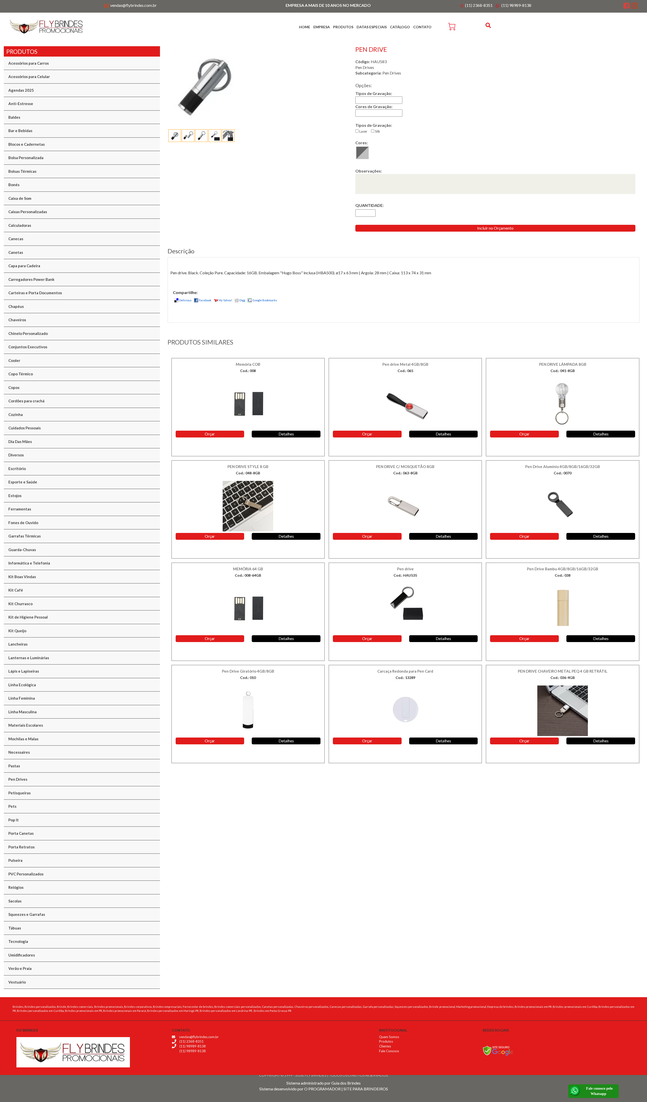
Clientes (385, 1046)
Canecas (15, 238)
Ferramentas (19, 509)
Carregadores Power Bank (31, 279)
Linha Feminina (21, 698)
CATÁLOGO (400, 27)
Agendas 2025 (21, 90)
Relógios (16, 887)
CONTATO (422, 27)
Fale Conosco (389, 1051)
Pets (12, 806)
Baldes (14, 117)
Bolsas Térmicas (22, 171)
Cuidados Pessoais (24, 428)
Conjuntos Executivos (27, 347)
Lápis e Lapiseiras (23, 671)
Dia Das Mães (20, 441)
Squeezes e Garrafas (26, 914)
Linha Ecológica (22, 684)
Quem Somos (389, 1037)
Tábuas (14, 928)
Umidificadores (21, 955)
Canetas (15, 252)
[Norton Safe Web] (498, 1050)
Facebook (205, 300)
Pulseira (15, 860)
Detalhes (286, 433)
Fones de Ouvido (23, 522)
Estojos (14, 495)
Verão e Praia (20, 968)
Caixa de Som (19, 198)
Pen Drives (17, 779)
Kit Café (15, 590)
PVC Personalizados (25, 874)
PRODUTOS (343, 27)
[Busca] (489, 25)
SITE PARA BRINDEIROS (365, 1088)
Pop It (13, 820)
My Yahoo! (225, 300)
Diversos (16, 455)
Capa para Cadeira (24, 265)
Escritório (17, 468)
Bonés (13, 184)
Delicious (185, 300)
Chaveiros (17, 319)
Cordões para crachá (26, 401)
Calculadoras (19, 225)
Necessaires (19, 752)
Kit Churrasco (20, 603)
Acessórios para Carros (28, 63)
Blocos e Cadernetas (26, 144)
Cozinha (15, 414)
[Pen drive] (255, 84)
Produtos (386, 1041)
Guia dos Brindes (346, 1083)
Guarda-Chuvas (22, 549)
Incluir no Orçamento (495, 228)
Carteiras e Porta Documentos (35, 292)
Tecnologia (18, 941)
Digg (242, 300)
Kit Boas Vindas (22, 576)
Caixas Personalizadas (27, 211)
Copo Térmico (20, 374)
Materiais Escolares (25, 725)
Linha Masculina (22, 711)
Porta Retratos (21, 847)
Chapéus (16, 306)
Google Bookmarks (264, 300)
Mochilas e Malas (23, 739)
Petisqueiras (19, 793)
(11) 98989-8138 (516, 5)
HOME (304, 27)
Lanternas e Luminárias (28, 657)
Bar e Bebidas (20, 130)
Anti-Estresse (20, 103)
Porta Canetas (21, 833)
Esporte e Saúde (22, 482)
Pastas (14, 766)
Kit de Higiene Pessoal (28, 617)
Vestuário (17, 982)
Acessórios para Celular (29, 76)
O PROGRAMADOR (322, 1088)
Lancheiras (18, 644)
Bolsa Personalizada (25, 157)
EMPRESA (321, 27)
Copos (13, 387)
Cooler (14, 360)
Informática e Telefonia (29, 563)
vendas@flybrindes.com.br (133, 5)
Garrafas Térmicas (24, 536)
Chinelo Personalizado (28, 333)
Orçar (210, 433)
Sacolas (14, 901)
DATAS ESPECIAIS (372, 27)
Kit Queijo (17, 630)
